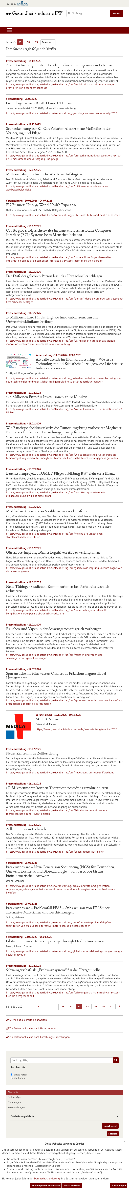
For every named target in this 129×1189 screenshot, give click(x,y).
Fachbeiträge (14, 1097)
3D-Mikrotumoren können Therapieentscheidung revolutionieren (57, 788)
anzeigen (113, 1133)
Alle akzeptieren (72, 1185)
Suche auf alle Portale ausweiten (28, 1019)
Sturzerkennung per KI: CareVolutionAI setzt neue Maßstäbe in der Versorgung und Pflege (58, 131)
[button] (116, 1116)
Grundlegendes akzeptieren (46, 1185)
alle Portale (19, 1077)
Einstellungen (119, 1185)
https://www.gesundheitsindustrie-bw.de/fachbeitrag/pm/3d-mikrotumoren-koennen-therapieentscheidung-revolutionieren (56, 812)
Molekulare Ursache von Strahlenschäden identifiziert (47, 511)
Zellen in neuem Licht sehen (28, 829)
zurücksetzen (110, 1125)
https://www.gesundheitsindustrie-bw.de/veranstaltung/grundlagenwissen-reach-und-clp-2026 (61, 113)
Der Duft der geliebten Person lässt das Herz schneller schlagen (54, 276)
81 (62, 1006)
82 (71, 1006)
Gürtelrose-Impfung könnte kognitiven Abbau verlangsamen (53, 553)
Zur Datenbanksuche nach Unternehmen (32, 1028)
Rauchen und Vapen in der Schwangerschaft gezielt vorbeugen (53, 629)
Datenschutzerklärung (47, 1178)
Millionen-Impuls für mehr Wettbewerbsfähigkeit (44, 175)
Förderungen (14, 1102)
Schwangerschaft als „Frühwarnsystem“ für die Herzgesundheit (54, 970)
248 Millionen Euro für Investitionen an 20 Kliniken (46, 397)
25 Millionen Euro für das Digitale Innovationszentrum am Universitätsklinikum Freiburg (52, 320)
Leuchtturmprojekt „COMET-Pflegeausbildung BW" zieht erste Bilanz (60, 474)
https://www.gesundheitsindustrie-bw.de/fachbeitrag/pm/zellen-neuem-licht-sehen (55, 851)
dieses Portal (20, 1074)
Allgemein (13, 1092)
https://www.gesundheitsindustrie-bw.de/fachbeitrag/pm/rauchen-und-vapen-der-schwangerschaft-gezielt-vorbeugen (54, 656)
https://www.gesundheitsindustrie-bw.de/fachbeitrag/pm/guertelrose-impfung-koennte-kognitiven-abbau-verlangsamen (64, 569)
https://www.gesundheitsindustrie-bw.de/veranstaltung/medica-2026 (76, 729)
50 (29, 43)
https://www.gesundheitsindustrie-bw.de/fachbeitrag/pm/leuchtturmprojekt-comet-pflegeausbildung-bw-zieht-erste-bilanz (55, 494)
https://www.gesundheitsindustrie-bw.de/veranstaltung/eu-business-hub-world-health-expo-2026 (63, 215)
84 (87, 1006)
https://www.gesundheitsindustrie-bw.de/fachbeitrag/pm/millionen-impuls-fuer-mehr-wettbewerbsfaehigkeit (57, 187)
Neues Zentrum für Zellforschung (32, 754)
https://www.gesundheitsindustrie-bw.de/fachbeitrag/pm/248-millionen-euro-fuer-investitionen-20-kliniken (64, 410)
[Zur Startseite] (34, 13)
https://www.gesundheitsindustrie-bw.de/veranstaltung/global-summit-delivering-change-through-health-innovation (64, 953)
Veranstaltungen (16, 1107)
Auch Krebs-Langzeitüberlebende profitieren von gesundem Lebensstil (60, 66)
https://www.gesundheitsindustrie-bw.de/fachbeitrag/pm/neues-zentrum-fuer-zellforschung (60, 772)
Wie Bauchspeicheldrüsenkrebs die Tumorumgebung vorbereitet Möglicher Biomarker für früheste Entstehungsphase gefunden (63, 430)
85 (95, 1006)
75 (37, 43)
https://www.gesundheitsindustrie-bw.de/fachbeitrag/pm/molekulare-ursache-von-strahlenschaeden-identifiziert (54, 535)
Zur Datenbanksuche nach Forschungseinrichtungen (39, 1037)
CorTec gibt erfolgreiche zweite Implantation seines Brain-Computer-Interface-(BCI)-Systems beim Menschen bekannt (59, 233)
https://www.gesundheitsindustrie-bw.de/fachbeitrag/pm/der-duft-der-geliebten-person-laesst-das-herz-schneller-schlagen (64, 300)
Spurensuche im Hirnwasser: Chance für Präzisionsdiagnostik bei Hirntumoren (56, 676)
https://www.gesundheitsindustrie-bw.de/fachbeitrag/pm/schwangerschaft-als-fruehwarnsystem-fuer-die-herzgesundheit (63, 994)
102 (111, 1006)
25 (21, 43)
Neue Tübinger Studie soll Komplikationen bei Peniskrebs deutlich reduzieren (57, 589)
